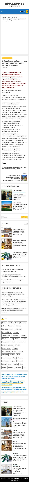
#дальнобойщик (6, 332)
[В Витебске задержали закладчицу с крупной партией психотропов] (6, 255)
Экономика (22, 192)
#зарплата (23, 335)
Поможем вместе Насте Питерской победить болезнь (13, 310)
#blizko (4, 323)
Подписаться (27, 11)
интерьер (10, 367)
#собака (12, 355)
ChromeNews (24, 478)
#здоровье (5, 339)
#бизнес (18, 326)
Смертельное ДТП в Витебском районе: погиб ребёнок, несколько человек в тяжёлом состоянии (14, 376)
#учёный (19, 361)
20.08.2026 (16, 234)
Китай (21, 364)
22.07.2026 (16, 209)
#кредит (23, 339)
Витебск (15, 364)
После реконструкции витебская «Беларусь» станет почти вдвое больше (13, 275)
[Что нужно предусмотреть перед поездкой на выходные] (6, 469)
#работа (14, 351)
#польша (15, 348)
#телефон (20, 358)
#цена (4, 364)
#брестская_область (7, 329)
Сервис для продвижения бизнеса (12, 392)
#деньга (16, 332)
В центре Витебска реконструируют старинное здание (19, 231)
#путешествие (6, 351)
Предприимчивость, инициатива (20, 418)
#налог (13, 342)
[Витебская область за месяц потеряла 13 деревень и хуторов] (6, 206)
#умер (13, 361)
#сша (14, 358)
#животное (15, 335)
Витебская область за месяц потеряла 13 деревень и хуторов (20, 206)
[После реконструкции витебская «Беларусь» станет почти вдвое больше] (6, 422)
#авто (16, 323)
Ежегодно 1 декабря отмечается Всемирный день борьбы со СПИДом (13, 294)
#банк (4, 326)
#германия (18, 329)
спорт (24, 367)
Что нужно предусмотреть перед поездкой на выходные (20, 469)
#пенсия (17, 345)
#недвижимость (22, 342)
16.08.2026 (16, 473)
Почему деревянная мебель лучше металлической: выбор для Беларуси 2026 (19, 244)
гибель (4, 367)
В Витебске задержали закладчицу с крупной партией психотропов (20, 254)
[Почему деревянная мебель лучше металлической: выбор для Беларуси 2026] (6, 244)
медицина (18, 367)
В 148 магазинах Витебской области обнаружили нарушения (19, 196)
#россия (21, 351)
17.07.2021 (5, 67)
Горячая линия (16, 192)
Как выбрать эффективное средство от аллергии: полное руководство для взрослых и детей (13, 382)
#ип (12, 339)
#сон (18, 355)
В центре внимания (7, 58)
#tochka (10, 323)
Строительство (16, 420)
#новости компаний (7, 345)
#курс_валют (5, 342)
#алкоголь (23, 323)
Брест (9, 364)
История (15, 430)
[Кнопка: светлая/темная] (21, 11)
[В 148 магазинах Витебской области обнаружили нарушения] (6, 195)
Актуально (15, 453)
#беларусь (11, 326)
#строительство (6, 358)
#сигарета (5, 355)
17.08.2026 (16, 257)
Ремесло (15, 441)
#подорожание (6, 348)
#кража (17, 339)
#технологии (5, 361)
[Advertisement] (14, 37)
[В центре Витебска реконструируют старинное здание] (6, 232)
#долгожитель (6, 335)
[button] (1, 11)
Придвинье (14, 4)
